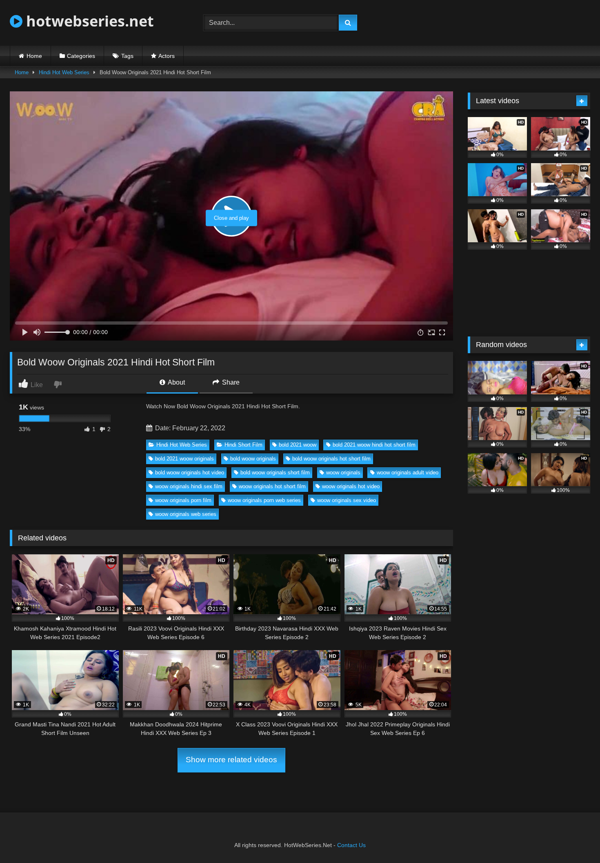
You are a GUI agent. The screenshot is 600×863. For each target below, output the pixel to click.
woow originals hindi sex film (188, 486)
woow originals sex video (346, 500)
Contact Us (351, 845)
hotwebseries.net (88, 21)
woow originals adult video (407, 472)
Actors (166, 56)
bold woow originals (253, 459)
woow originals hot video (351, 486)
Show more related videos (231, 759)
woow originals (343, 472)
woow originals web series (185, 514)
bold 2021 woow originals (184, 459)
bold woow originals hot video (189, 472)
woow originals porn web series (264, 500)
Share (230, 382)
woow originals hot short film (272, 486)
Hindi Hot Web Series (64, 72)
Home (34, 56)
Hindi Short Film (243, 445)
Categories (81, 56)
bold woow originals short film (275, 472)
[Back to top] (575, 839)
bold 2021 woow (297, 445)
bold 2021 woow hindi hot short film (374, 445)
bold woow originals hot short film (331, 459)
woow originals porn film (183, 500)
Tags (127, 56)
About (176, 382)
